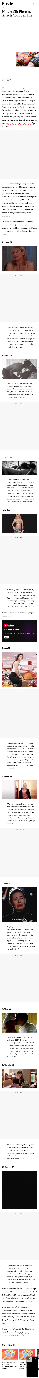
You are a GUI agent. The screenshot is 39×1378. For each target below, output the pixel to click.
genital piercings (8, 212)
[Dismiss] (35, 1358)
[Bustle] (7, 3)
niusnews (15, 1335)
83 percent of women (27, 187)
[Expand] (28, 1358)
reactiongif (6, 1335)
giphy (22, 1335)
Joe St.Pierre (14, 1329)
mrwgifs (20, 1332)
